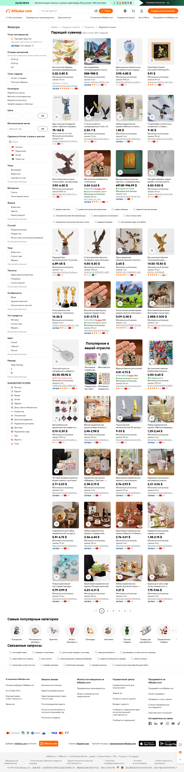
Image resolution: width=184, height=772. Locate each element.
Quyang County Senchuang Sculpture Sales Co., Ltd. (161, 325)
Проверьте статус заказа (160, 699)
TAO (114, 756)
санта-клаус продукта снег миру (75, 652)
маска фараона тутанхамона (106, 216)
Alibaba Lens (21, 743)
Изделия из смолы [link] (107, 27)
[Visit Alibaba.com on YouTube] (173, 723)
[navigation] (27, 319)
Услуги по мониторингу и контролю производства (53, 710)
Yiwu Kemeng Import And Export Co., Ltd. (129, 386)
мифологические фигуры (146, 209)
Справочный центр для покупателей (123, 686)
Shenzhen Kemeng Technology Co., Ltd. (97, 330)
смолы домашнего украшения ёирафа (76, 659)
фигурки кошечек (99, 665)
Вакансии (10, 704)
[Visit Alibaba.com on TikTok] (179, 723)
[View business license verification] (118, 767)
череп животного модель (22, 659)
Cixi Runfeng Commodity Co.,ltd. (65, 440)
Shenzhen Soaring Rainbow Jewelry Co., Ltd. (129, 139)
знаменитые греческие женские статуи (72, 222)
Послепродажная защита (53, 704)
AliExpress (51, 756)
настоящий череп (19, 652)
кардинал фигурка (104, 222)
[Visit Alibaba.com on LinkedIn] (156, 723)
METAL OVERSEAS (156, 272)
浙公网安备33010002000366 (138, 768)
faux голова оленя (133, 216)
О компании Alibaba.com (18, 679)
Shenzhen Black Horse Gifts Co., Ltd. (161, 139)
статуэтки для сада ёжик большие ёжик (131, 665)
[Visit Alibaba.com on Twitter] (161, 723)
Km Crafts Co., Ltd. (92, 199)
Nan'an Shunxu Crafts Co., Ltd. (65, 194)
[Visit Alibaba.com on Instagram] (167, 723)
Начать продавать (156, 694)
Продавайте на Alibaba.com (161, 688)
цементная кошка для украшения (92, 209)
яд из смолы (46, 659)
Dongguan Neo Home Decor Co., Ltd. (97, 139)
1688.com (62, 756)
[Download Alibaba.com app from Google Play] (168, 743)
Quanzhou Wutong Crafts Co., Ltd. (129, 82)
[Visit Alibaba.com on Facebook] (150, 723)
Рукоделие (89, 27)
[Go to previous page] (96, 610)
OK (42, 116)
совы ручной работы (106, 652)
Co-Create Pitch (13, 690)
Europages (134, 756)
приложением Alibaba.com (123, 743)
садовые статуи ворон (44, 652)
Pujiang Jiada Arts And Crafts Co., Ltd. (161, 194)
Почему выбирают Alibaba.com (20, 685)
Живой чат (117, 693)
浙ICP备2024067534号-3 (165, 768)
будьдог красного (63, 209)
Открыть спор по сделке (124, 699)
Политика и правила (50, 717)
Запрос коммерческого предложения (88, 695)
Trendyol (122, 756)
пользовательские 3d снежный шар (71, 216)
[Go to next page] (130, 610)
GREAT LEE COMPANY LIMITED (129, 272)
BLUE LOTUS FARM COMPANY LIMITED (161, 385)
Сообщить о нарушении (124, 720)
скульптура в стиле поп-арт (23, 665)
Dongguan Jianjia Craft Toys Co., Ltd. (161, 82)
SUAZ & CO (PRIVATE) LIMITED (97, 272)
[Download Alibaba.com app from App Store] (147, 743)
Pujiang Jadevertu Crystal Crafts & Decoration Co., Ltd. (65, 141)
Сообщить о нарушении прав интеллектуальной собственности (126, 712)
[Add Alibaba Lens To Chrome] (48, 743)
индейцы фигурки (51, 665)
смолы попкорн (140, 659)
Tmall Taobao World (78, 756)
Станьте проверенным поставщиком (158, 706)
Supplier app (83, 743)
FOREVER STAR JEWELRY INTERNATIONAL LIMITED (65, 385)
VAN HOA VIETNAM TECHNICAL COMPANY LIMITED (129, 325)
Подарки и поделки (71, 27)
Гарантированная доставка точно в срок (53, 697)
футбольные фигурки (75, 665)
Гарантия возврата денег (52, 690)
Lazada (92, 756)
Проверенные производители (91, 688)
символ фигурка (121, 209)
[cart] (134, 11)
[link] (180, 744)
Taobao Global (104, 756)
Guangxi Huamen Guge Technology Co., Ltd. (129, 196)
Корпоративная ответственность (14, 697)
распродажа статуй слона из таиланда (139, 652)
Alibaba (54, 27)
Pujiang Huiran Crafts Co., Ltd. (65, 325)
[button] (96, 11)
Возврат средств (121, 704)
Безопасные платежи (51, 685)
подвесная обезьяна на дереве (113, 659)
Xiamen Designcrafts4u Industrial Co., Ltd (97, 82)
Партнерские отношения (160, 713)
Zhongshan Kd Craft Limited (64, 86)
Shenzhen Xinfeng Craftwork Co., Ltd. (65, 272)
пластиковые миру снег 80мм (133, 222)
